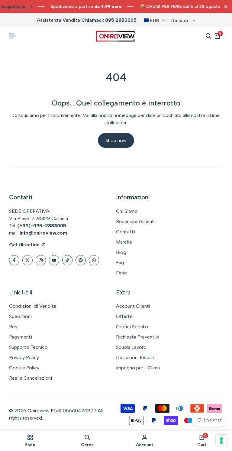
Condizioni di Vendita (32, 306)
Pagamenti (20, 337)
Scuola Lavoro (131, 347)
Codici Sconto (132, 326)
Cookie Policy (24, 368)
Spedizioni (20, 316)
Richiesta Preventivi (137, 337)
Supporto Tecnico (28, 347)
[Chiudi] (224, 7)
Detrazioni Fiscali (135, 357)
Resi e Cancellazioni (30, 378)
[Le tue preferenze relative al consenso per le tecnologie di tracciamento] (221, 440)
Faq (120, 262)
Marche (124, 242)
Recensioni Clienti (135, 221)
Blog (121, 252)
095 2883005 (121, 20)
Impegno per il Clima (138, 368)
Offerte (124, 316)
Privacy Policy (24, 357)
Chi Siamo (127, 211)
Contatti (125, 232)
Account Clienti (133, 306)
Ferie (121, 273)
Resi (13, 326)
